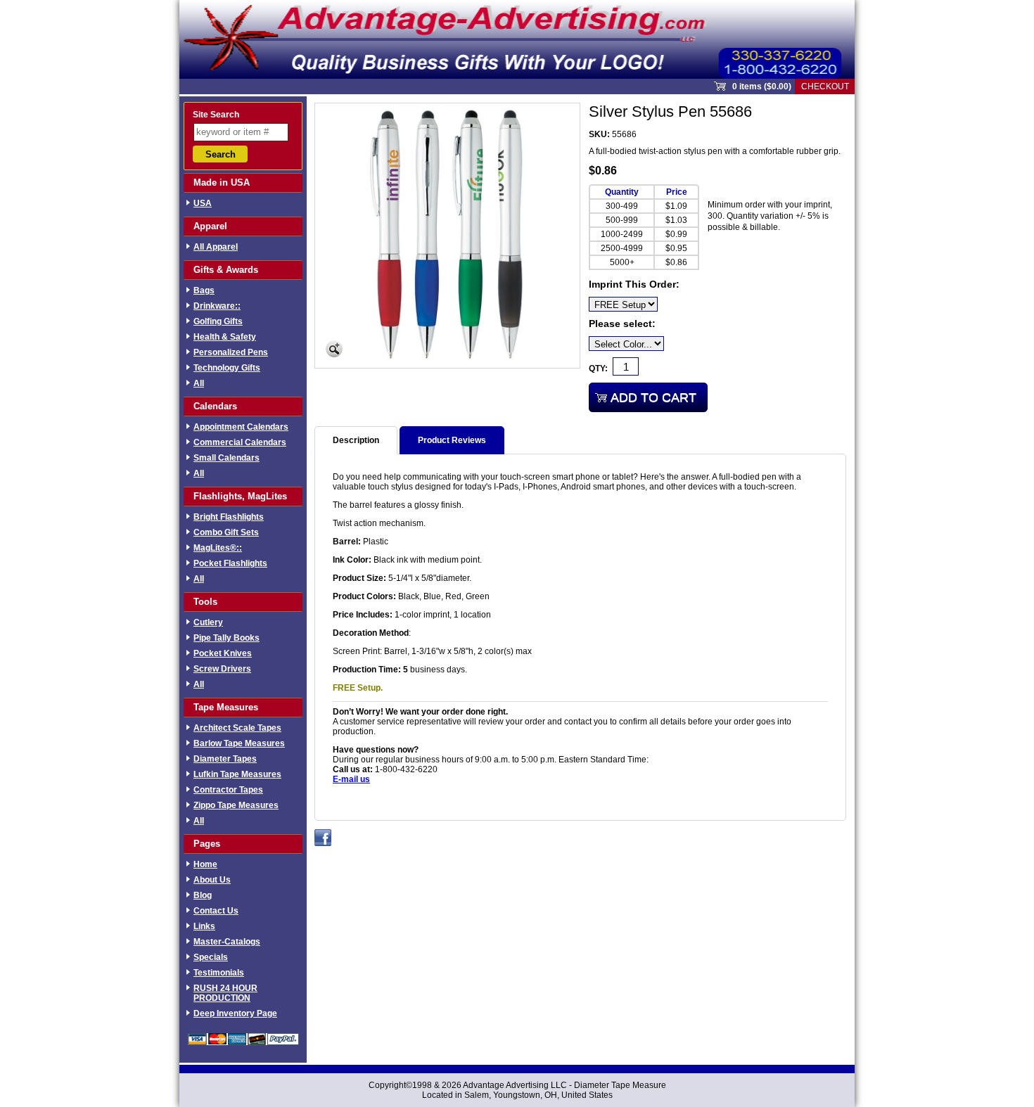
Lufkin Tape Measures (237, 774)
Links (204, 926)
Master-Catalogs (226, 942)
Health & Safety (224, 337)
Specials (210, 957)
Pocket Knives (222, 653)
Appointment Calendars (240, 427)
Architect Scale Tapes (237, 728)
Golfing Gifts (218, 321)
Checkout (825, 86)
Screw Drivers (222, 669)
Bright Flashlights (228, 517)
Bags (204, 290)
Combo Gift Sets (226, 532)
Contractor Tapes (228, 790)
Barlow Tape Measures (239, 743)
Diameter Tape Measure (620, 1085)
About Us (212, 880)
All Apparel (215, 247)
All (198, 383)
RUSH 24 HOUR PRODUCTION (225, 993)
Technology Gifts (226, 368)
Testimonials (218, 973)
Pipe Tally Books (226, 638)
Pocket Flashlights (230, 563)
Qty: (598, 368)
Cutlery (208, 622)
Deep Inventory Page (235, 1013)
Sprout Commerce (517, 39)
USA (202, 203)
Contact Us (215, 911)
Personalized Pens (230, 352)
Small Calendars (226, 458)
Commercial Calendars (239, 442)
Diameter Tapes (225, 759)
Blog (202, 895)
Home (205, 864)
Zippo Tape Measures (236, 805)
